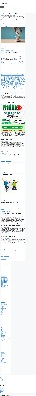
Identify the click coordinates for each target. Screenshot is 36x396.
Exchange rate (3, 307)
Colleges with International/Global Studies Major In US (8, 80)
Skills (1, 354)
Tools (1, 365)
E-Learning (2, 303)
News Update (3, 335)
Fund (1, 311)
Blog (0, 387)
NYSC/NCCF (2, 337)
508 (2, 259)
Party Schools (3, 340)
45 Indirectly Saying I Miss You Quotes (9, 236)
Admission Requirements (4, 264)
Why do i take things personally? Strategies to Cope (12, 163)
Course (2, 284)
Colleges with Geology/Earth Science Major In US (8, 79)
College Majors (3, 276)
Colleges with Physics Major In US (12, 86)
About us (1, 388)
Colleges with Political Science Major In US (16, 87)
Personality (2, 341)
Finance (2, 310)
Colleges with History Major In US (20, 79)
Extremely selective (3, 308)
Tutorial (2, 366)
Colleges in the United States (13, 61)
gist (1, 313)
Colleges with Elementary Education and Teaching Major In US (11, 73)
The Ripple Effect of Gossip (7, 174)
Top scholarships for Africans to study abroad (11, 213)
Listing (2, 328)
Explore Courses (2, 379)
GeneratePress (11, 395)
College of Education (4, 277)
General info (2, 312)
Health (2, 315)
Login (1, 377)
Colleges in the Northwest (5, 61)
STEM (1, 357)
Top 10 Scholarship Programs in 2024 (9, 13)
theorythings (2, 364)
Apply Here (5, 3)
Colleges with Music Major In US (17, 83)
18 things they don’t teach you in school (9, 202)
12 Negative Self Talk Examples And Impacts (10, 151)
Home (1, 8)
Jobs (2, 137)
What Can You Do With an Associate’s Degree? (10, 225)
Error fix (2, 305)
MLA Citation (2, 331)
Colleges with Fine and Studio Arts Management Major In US (9, 76)
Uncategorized (3, 367)
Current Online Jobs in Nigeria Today (8, 93)
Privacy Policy (2, 390)
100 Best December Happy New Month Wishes (10, 24)
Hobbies (2, 316)
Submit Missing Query (3, 381)
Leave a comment (14, 23)
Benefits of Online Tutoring (6, 139)
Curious (2, 301)
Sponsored (2, 356)
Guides (2, 256)
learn (1, 327)
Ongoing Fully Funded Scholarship (6, 23)
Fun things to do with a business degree (9, 247)
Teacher (2, 361)
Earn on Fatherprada (3, 382)
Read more (8, 20)
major (1, 330)
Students (2, 359)
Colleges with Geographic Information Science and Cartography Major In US (13, 78)
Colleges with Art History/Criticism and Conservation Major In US (11, 63)
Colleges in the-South (4, 282)
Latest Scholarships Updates (5, 326)
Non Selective (20, 61)
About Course (3, 263)
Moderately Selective (4, 332)
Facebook (2, 309)
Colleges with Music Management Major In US (7, 84)
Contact (2, 283)
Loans (1, 329)
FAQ (0, 392)
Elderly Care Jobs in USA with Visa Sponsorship (11, 102)
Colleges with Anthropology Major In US (9, 62)
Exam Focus (2, 306)
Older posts (3, 258)
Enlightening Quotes (4, 50)
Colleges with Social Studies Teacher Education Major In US (13, 89)
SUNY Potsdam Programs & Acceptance (9, 52)
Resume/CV (2, 352)
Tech (1, 363)
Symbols (2, 360)
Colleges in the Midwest (4, 278)
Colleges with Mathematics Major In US (16, 81)
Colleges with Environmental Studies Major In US (17, 75)
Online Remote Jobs (14, 223)
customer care (3, 302)
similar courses (3, 353)
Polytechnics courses (4, 342)
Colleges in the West (4, 281)
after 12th (2, 266)
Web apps (1, 389)
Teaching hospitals (3, 362)
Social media (2, 355)
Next (4, 259)
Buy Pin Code (2, 380)
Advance (2, 265)
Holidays (2, 317)
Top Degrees (2, 378)
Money (2, 333)
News (1, 334)
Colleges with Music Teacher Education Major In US (11, 85)
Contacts (1, 391)
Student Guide (3, 161)
